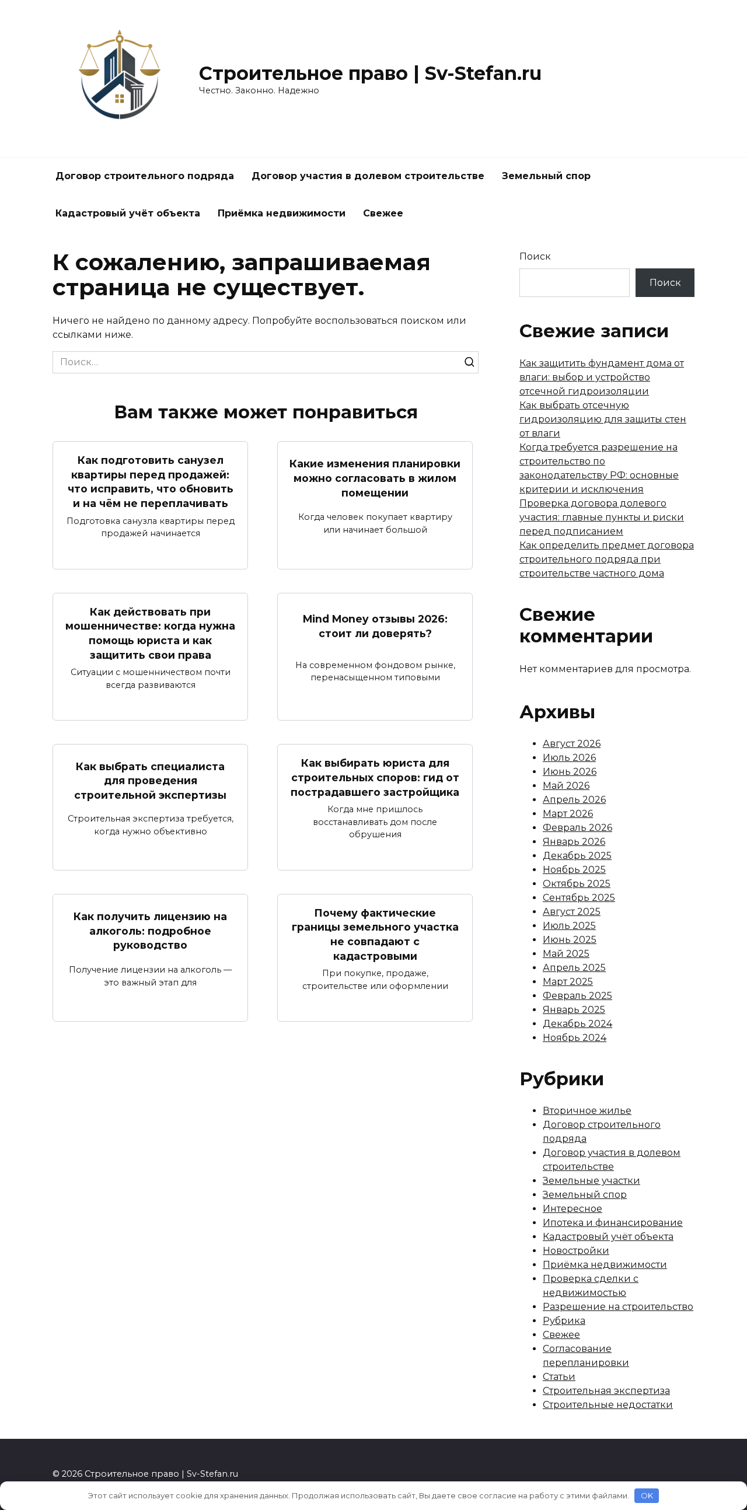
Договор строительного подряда (144, 175)
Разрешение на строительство (618, 1306)
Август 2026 (572, 743)
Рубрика (564, 1320)
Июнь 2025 (569, 939)
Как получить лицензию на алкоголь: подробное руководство (150, 930)
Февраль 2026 (577, 827)
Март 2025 (568, 981)
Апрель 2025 (574, 967)
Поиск (535, 256)
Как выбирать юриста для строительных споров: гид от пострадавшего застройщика (375, 777)
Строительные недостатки (608, 1404)
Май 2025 (566, 953)
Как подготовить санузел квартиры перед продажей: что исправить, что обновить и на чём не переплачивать (150, 481)
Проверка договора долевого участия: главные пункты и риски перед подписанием (601, 517)
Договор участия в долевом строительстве (368, 175)
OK (647, 1495)
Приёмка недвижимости (281, 213)
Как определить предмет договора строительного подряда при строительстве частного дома (606, 559)
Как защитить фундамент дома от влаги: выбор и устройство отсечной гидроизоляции (601, 377)
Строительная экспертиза (606, 1390)
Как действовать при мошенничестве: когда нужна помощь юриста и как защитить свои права (150, 633)
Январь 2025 (574, 1009)
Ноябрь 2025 (574, 869)
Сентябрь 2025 (579, 897)
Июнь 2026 (569, 771)
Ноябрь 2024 (574, 1037)
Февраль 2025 (577, 995)
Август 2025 (572, 911)
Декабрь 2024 (577, 1023)
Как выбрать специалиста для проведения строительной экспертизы (150, 780)
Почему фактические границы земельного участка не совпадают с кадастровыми (375, 934)
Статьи (559, 1376)
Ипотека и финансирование (613, 1222)
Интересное (572, 1208)
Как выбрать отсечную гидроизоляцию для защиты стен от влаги (602, 419)
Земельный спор (546, 175)
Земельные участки (591, 1180)
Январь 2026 (574, 841)
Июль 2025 (569, 925)
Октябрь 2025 (576, 883)
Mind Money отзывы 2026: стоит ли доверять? (375, 626)
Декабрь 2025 (577, 855)
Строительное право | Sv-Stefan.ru (370, 73)
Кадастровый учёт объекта (127, 213)
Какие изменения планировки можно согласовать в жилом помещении (374, 477)
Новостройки (576, 1250)
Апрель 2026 (574, 799)
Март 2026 (568, 813)
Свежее (383, 213)
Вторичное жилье (587, 1110)
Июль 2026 (569, 757)
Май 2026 (566, 785)
